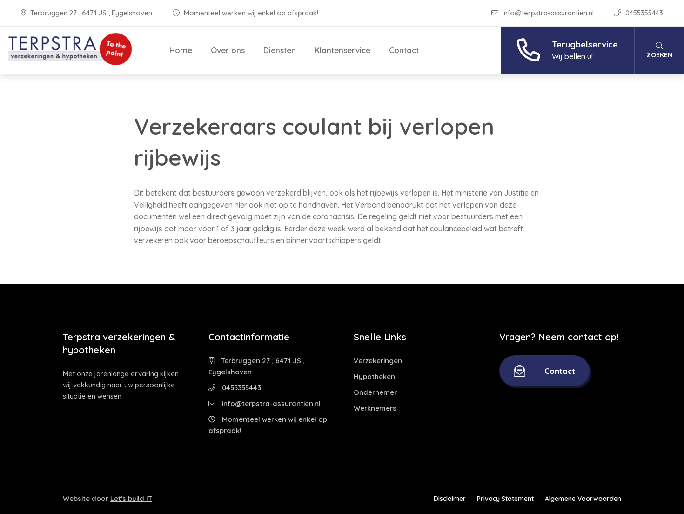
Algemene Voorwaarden (583, 498)
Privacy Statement (505, 498)
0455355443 (643, 12)
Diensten (279, 50)
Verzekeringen (378, 360)
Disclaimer (450, 498)
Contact (404, 50)
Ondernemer (375, 392)
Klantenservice (342, 50)
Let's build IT (131, 498)
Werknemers (375, 408)
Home (180, 50)
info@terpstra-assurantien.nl (548, 12)
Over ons (228, 50)
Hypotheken (374, 376)
